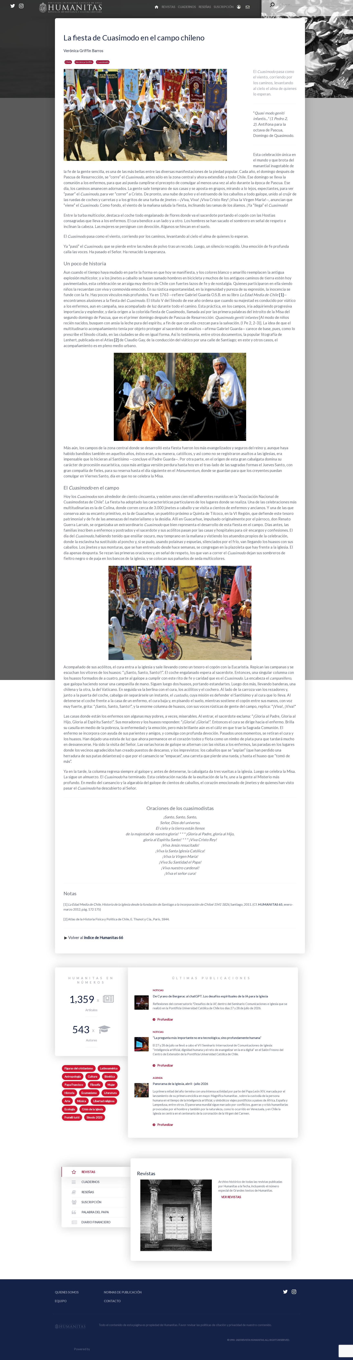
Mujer (111, 1084)
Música (81, 1101)
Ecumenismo (89, 1092)
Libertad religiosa (103, 1101)
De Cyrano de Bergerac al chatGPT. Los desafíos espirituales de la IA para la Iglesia (210, 996)
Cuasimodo (103, 62)
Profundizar (165, 1019)
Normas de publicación (123, 1292)
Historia (69, 1092)
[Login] (239, 7)
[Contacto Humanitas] (248, 6)
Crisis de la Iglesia (92, 1109)
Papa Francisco (74, 1084)
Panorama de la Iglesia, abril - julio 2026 (180, 1084)
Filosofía (95, 1084)
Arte (67, 1101)
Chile (68, 62)
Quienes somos (67, 1292)
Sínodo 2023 (94, 1117)
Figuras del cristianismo (79, 1068)
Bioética (110, 1076)
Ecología (70, 1109)
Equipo (61, 1301)
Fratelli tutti (72, 1117)
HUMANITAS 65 (270, 904)
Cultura (92, 1076)
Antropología (73, 1076)
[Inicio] (157, 6)
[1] (281, 294)
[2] (117, 340)
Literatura (110, 1092)
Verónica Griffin (84, 62)
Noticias (158, 990)
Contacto (112, 1301)
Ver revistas (231, 1197)
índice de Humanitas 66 (103, 937)
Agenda (158, 1078)
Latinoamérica (108, 1068)
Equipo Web (106, 1349)
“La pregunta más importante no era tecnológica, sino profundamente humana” (207, 1038)
